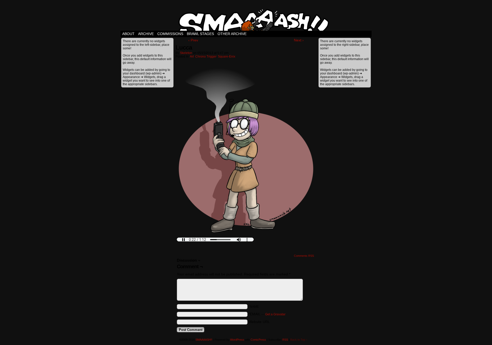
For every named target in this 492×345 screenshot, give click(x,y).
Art (192, 56)
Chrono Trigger (205, 56)
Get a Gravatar (275, 314)
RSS (285, 339)
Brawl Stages (200, 34)
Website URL (259, 322)
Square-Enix (226, 56)
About (128, 34)
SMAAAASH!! (204, 339)
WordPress (237, 339)
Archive (146, 34)
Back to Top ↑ (299, 339)
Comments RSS (304, 255)
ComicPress (258, 339)
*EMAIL (267, 314)
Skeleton (186, 53)
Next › (299, 40)
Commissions (170, 34)
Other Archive (232, 34)
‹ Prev (193, 40)
